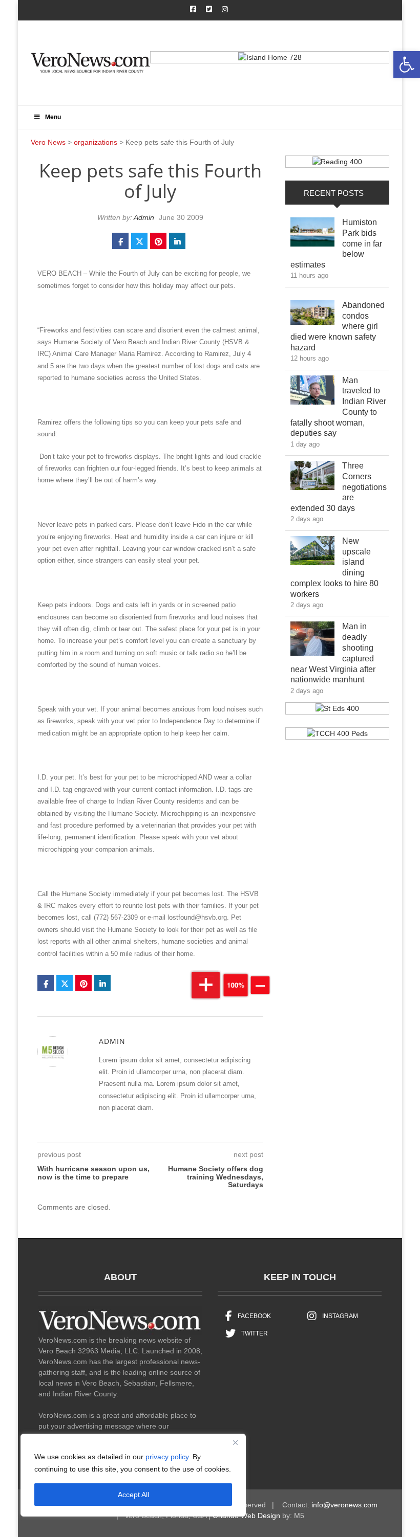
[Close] (235, 1442)
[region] (133, 1475)
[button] (406, 64)
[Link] (312, 234)
